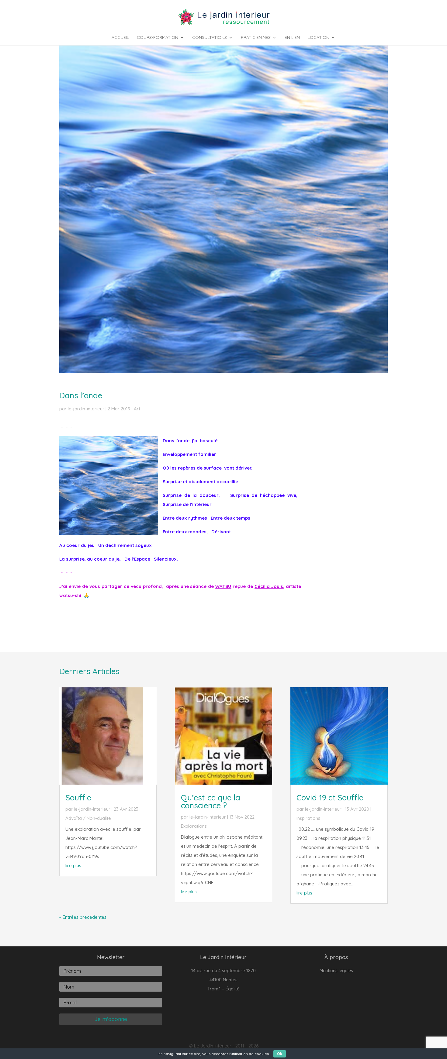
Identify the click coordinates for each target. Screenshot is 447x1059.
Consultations (209, 37)
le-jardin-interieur (86, 409)
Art (137, 409)
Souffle (78, 798)
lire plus (73, 865)
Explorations (194, 826)
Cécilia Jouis (269, 586)
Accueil (120, 37)
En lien (292, 37)
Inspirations (308, 818)
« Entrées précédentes (82, 917)
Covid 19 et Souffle (329, 798)
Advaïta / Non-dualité (88, 818)
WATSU (223, 586)
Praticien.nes (256, 37)
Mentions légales (336, 971)
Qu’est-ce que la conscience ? (210, 801)
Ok (279, 1053)
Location (318, 37)
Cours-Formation (157, 37)
